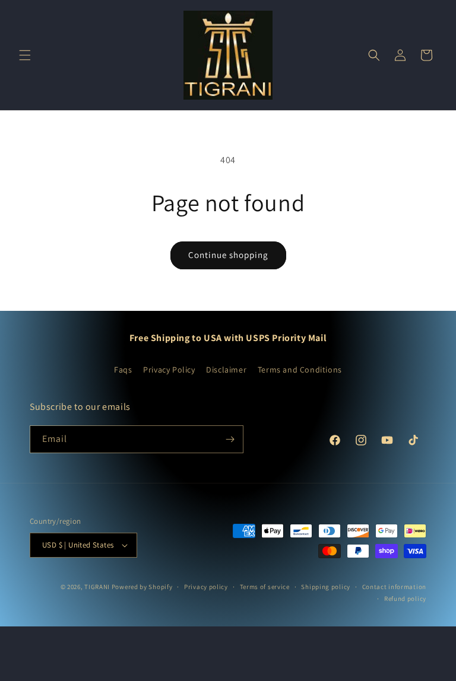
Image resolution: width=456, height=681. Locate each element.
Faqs (123, 369)
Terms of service (265, 587)
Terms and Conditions (300, 369)
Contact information (394, 587)
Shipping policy (325, 587)
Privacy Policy (169, 369)
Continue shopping (228, 254)
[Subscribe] (230, 439)
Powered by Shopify (142, 587)
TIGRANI (97, 587)
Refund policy (405, 598)
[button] (25, 55)
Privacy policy (206, 587)
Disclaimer (226, 369)
